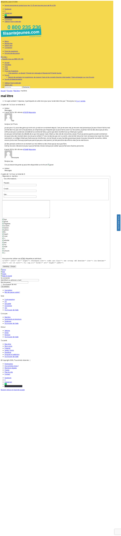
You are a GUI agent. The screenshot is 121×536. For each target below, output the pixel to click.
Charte (7, 370)
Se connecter (5, 286)
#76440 (25, 149)
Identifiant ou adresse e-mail (11, 280)
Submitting (6, 266)
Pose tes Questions (11, 71)
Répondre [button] (32, 112)
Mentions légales (11, 368)
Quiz (6, 67)
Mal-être (17, 91)
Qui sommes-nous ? (12, 366)
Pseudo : (7, 183)
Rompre (7, 335)
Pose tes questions (11, 51)
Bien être (8, 344)
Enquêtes (8, 65)
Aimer (7, 333)
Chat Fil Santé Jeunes (118, 222)
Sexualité (8, 304)
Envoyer (13, 266)
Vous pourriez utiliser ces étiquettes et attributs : (22, 258)
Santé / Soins (9, 350)
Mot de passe (5, 282)
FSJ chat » (4, 57)
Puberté (7, 348)
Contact (7, 374)
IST (6, 302)
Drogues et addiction (12, 354)
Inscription (8, 290)
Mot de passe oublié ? (12, 292)
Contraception (10, 299)
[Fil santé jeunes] (12, 59)
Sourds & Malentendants (13, 79)
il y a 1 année (80, 101)
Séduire (7, 331)
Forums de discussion (12, 53)
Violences (8, 321)
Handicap (8, 352)
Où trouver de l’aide (11, 310)
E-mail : (6, 189)
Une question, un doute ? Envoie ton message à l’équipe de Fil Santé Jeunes (34, 73)
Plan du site (9, 372)
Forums (9, 91)
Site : (5, 194)
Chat (6, 69)
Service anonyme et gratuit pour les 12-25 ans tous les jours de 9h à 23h (30, 5)
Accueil (7, 63)
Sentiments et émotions (13, 319)
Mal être (7, 317)
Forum (7, 75)
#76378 (25, 112)
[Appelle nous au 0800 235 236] (21, 38)
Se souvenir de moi (9, 284)
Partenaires (9, 364)
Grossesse (8, 306)
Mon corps (8, 346)
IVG (6, 308)
